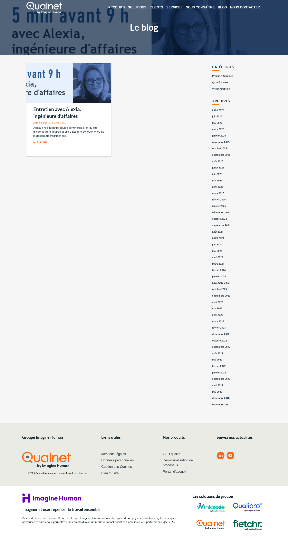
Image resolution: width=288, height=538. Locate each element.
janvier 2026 (219, 135)
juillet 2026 (218, 110)
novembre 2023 (221, 283)
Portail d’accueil (174, 471)
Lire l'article (40, 141)
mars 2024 (218, 263)
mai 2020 (217, 392)
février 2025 (219, 199)
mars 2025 (218, 193)
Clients (156, 7)
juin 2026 (217, 116)
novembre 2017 (221, 404)
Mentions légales (113, 454)
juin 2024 (217, 244)
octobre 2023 (219, 289)
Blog (222, 7)
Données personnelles (117, 460)
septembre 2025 (221, 155)
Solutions (137, 7)
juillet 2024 (218, 238)
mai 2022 (217, 359)
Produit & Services (222, 76)
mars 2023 (218, 321)
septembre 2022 (221, 347)
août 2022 (217, 353)
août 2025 (217, 161)
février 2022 (219, 366)
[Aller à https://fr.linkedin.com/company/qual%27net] (221, 456)
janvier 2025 (219, 206)
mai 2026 (217, 123)
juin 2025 (217, 174)
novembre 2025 (221, 142)
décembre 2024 (221, 212)
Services (174, 7)
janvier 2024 (219, 276)
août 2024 (217, 231)
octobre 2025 (219, 148)
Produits (116, 7)
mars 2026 (218, 129)
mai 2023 (217, 308)
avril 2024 (217, 257)
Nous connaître (200, 7)
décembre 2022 (221, 334)
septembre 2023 (221, 295)
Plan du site (110, 473)
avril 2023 (217, 315)
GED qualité (171, 454)
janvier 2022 (219, 372)
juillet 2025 (218, 167)
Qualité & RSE (220, 82)
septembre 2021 (221, 379)
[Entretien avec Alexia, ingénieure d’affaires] (68, 83)
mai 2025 (217, 180)
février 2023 (219, 327)
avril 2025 (217, 187)
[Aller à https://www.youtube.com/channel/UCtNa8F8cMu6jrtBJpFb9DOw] (230, 456)
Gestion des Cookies (116, 467)
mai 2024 (217, 251)
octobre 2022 (219, 340)
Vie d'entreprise (221, 88)
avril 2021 (217, 385)
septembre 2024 (221, 225)
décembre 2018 (221, 398)
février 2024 (219, 270)
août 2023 (217, 302)
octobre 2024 (219, 219)
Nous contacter (245, 7)
